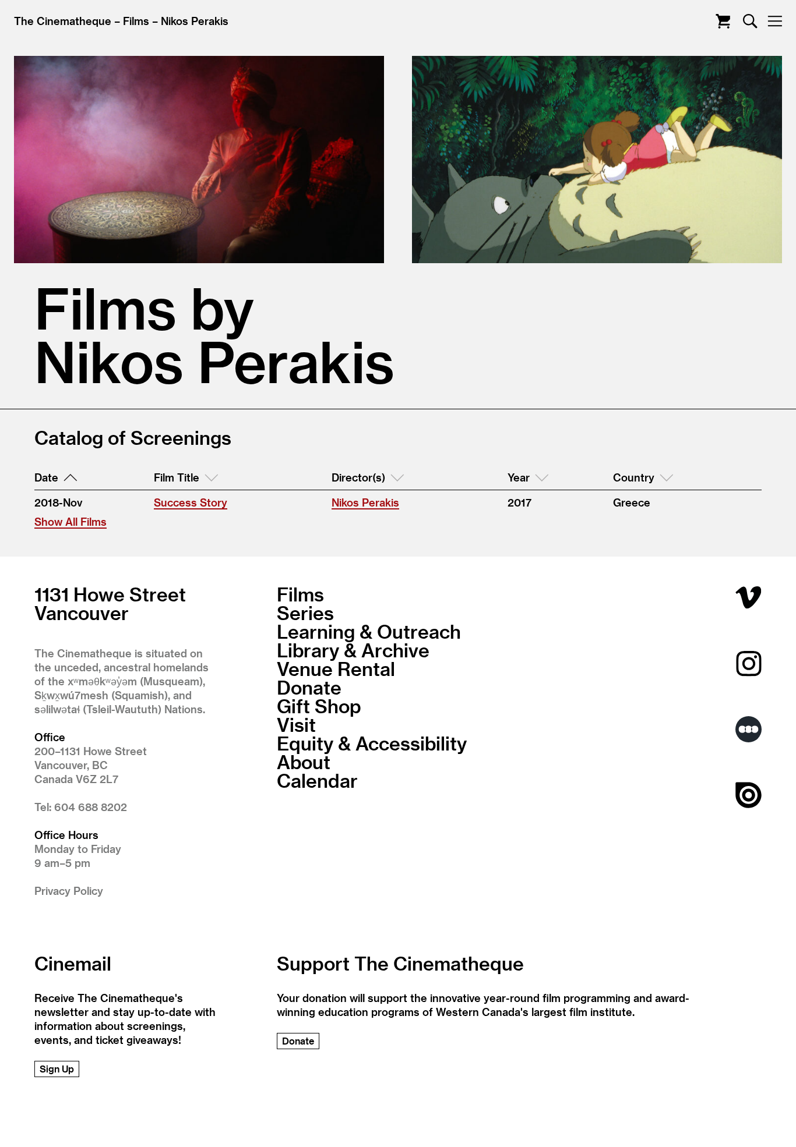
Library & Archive (353, 650)
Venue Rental (336, 668)
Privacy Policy (68, 890)
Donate (309, 687)
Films (136, 21)
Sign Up (57, 1068)
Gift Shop (319, 706)
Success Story (190, 502)
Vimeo (748, 598)
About (303, 761)
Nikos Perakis (194, 21)
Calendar (317, 780)
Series (305, 612)
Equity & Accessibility (372, 743)
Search (750, 21)
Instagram (748, 663)
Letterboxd (748, 729)
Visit (296, 724)
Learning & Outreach (369, 631)
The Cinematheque (62, 21)
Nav (774, 21)
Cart (723, 21)
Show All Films (70, 521)
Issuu (748, 795)
